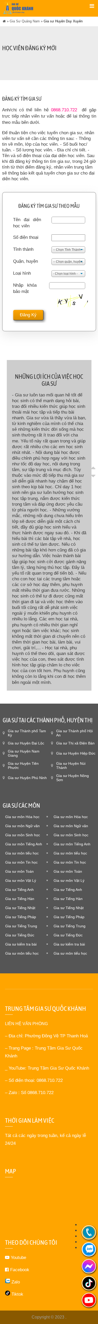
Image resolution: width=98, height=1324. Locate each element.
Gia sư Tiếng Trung (21, 926)
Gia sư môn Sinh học (22, 835)
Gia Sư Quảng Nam (25, 21)
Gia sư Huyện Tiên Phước (23, 765)
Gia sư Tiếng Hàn (19, 899)
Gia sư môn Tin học (21, 862)
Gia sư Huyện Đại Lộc (26, 743)
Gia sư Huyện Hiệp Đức (75, 753)
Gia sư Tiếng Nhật (20, 908)
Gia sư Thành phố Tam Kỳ (27, 733)
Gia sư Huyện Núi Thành (70, 765)
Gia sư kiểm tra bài (21, 944)
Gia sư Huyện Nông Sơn (72, 778)
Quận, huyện (25, 261)
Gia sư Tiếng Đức (19, 935)
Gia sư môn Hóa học (22, 817)
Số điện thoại (25, 237)
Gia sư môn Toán (19, 871)
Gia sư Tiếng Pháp (20, 917)
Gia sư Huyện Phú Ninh (27, 778)
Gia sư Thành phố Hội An (74, 733)
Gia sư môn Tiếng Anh (23, 844)
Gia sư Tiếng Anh (19, 890)
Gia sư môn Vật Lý (20, 880)
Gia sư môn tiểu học (22, 853)
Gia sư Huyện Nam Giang (23, 753)
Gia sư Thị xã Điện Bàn (75, 743)
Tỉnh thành (23, 249)
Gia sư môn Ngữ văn (22, 826)
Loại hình (22, 273)
